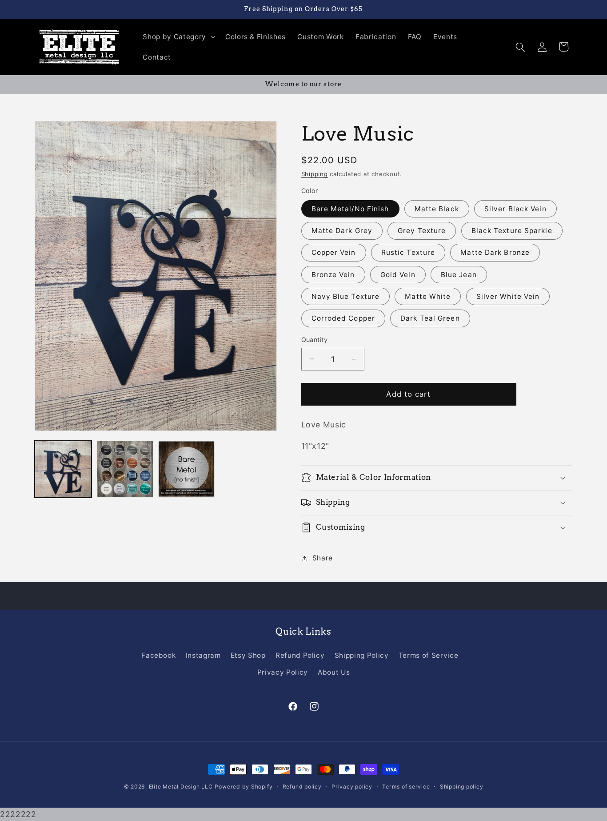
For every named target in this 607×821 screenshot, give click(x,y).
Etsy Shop (248, 655)
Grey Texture (422, 230)
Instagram (203, 655)
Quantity (314, 339)
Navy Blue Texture (345, 296)
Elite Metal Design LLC (181, 786)
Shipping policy (461, 786)
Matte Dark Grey (342, 230)
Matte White (428, 296)
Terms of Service (429, 655)
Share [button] (322, 558)
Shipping (314, 173)
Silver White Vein (508, 296)
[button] (178, 37)
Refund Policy (300, 655)
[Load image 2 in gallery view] (124, 469)
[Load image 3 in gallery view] (186, 469)
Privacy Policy (282, 672)
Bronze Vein (333, 274)
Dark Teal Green (430, 318)
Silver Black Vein (515, 209)
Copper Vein (333, 252)
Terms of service (406, 786)
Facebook (158, 655)
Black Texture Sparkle (511, 230)
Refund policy (302, 786)
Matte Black (437, 209)
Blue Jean (459, 274)
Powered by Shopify (243, 786)
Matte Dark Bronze (495, 252)
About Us (334, 672)
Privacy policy (351, 786)
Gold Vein (397, 274)
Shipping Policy (362, 655)
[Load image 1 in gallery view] (63, 469)
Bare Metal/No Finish (350, 209)
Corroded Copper (343, 318)
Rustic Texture (408, 252)
